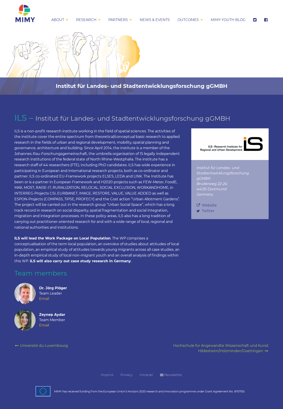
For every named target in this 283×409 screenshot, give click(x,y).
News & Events (155, 20)
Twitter (208, 211)
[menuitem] (59, 20)
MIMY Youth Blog (228, 20)
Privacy (126, 375)
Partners (118, 20)
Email (44, 299)
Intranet (146, 375)
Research (86, 20)
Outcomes (188, 20)
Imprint (107, 375)
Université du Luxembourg (43, 345)
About (57, 20)
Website (209, 205)
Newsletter (172, 375)
